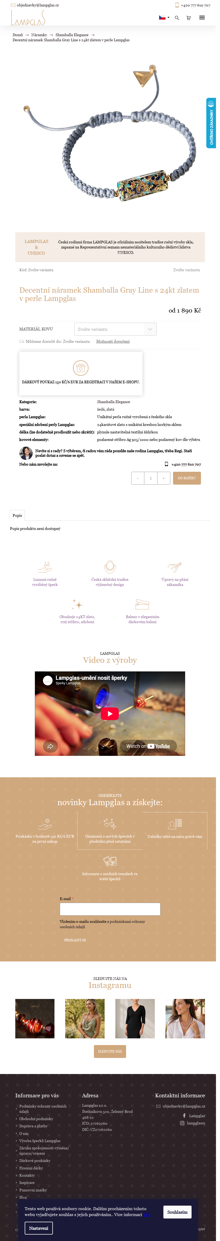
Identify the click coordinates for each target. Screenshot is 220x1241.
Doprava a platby (33, 1126)
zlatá (110, 409)
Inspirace (27, 1182)
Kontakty (27, 1175)
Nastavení (38, 1228)
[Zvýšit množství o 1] (163, 478)
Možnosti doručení (113, 341)
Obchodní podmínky (36, 1118)
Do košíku (187, 478)
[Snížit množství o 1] (137, 478)
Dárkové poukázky (34, 1160)
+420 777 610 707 (195, 5)
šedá (101, 409)
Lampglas (197, 1115)
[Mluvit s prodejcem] (110, 453)
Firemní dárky (31, 1168)
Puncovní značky (33, 1190)
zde (146, 1214)
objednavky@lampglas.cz (38, 5)
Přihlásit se (75, 940)
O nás (23, 1133)
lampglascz (196, 1123)
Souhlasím (177, 1212)
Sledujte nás (110, 1051)
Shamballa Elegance (113, 401)
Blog (23, 1197)
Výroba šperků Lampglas (39, 1140)
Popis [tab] (17, 515)
